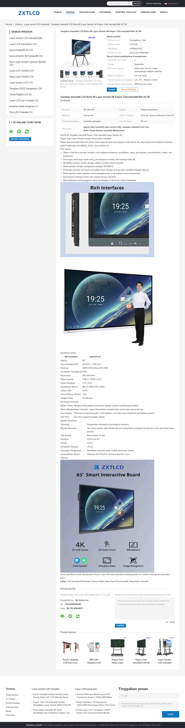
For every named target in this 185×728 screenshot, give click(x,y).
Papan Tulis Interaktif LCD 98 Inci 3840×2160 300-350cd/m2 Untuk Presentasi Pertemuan (141, 661)
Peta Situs (10, 715)
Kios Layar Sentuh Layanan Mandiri (27, 62)
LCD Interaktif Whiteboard (79, 581)
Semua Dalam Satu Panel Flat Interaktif (110, 581)
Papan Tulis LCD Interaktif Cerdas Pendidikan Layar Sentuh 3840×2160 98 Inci (52, 704)
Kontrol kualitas (125, 12)
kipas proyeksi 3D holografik (23, 56)
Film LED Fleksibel (19, 112)
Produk (70, 12)
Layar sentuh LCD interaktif (36, 24)
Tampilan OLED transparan (23, 88)
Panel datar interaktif (138, 581)
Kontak (112, 89)
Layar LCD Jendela (19, 70)
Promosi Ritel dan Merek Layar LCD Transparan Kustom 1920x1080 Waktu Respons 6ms (94, 696)
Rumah (58, 12)
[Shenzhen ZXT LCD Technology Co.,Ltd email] (13, 131)
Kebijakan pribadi (34, 725)
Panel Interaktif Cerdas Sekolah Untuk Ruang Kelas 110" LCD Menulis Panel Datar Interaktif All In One (51, 696)
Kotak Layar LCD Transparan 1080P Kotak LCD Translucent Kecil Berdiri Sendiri (93, 712)
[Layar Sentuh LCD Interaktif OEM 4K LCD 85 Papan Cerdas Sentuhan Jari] (165, 647)
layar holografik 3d (18, 50)
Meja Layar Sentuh (19, 76)
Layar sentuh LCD (18, 82)
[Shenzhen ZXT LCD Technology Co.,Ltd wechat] (28, 131)
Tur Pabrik (105, 12)
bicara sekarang (153, 3)
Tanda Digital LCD (18, 94)
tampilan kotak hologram (22, 106)
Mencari (137, 3)
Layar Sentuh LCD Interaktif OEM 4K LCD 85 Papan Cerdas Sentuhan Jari (164, 661)
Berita (164, 12)
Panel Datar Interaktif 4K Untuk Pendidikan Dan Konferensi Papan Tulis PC (51, 712)
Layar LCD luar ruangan (21, 100)
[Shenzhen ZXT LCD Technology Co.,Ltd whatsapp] (20, 131)
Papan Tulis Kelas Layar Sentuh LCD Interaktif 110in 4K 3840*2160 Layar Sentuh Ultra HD (117, 661)
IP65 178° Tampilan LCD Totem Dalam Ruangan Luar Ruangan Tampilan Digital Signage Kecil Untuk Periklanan (94, 661)
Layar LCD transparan (20, 44)
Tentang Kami (87, 12)
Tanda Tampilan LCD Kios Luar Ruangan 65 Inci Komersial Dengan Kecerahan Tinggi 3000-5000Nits (70, 661)
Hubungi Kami (148, 12)
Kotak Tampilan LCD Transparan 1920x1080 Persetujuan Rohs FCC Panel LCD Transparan (96, 704)
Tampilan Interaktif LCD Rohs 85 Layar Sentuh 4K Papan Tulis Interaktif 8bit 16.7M (81, 84)
